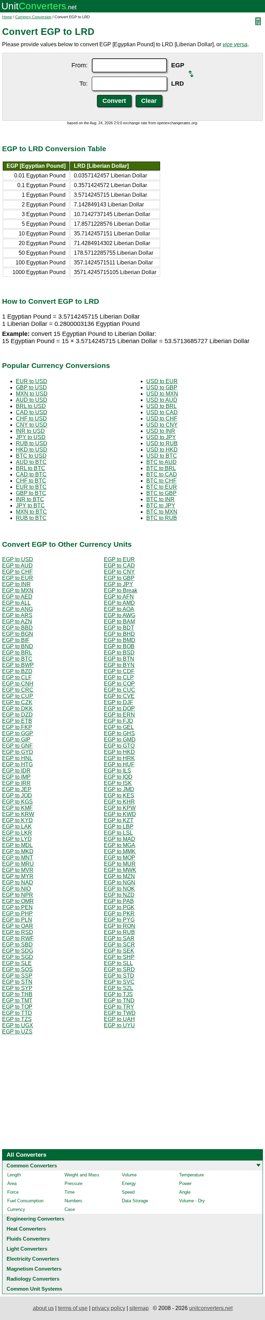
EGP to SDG (17, 951)
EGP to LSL (118, 833)
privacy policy (108, 1308)
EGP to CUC (119, 690)
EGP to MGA (119, 845)
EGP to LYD (17, 839)
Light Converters (27, 1249)
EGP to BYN (119, 665)
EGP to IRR (16, 783)
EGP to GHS (119, 733)
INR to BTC (30, 499)
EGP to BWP (18, 665)
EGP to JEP (16, 789)
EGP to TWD (120, 1013)
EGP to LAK (17, 826)
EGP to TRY (119, 1007)
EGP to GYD (17, 752)
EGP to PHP (17, 913)
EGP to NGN (119, 882)
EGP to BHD (119, 634)
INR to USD (30, 431)
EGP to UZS (17, 1032)
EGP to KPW (120, 808)
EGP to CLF (17, 677)
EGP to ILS (117, 771)
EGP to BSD (119, 653)
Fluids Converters (28, 1239)
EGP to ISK (118, 783)
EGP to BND (17, 646)
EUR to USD (31, 381)
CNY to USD (31, 425)
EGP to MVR (17, 870)
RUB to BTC (31, 518)
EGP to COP (119, 684)
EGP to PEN (17, 907)
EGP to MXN (17, 590)
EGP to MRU (18, 864)
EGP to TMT (17, 1000)
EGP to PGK (119, 907)
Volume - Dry (192, 1200)
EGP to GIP (16, 739)
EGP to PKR (119, 913)
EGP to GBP (119, 578)
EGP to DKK (17, 708)
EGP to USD (17, 559)
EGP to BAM (119, 621)
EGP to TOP (17, 1007)
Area (12, 1183)
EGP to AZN (17, 621)
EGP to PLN (17, 920)
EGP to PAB (119, 901)
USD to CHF (161, 418)
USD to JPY (161, 437)
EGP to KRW (18, 814)
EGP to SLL (118, 963)
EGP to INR (16, 584)
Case (70, 1209)
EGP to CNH (17, 684)
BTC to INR (160, 499)
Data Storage (135, 1200)
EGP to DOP (119, 708)
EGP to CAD (119, 566)
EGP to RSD (17, 932)
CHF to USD (31, 418)
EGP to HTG (17, 764)
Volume (129, 1174)
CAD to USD (31, 412)
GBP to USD (31, 387)
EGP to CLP (119, 677)
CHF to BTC (31, 481)
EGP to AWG (119, 615)
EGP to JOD (17, 795)
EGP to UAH (119, 1019)
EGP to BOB (119, 646)
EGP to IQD (118, 777)
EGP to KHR (119, 802)
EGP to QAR (17, 926)
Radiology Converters (33, 1279)
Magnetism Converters (34, 1269)
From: (79, 65)
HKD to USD (31, 450)
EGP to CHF (17, 572)
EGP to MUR (120, 864)
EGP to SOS (17, 969)
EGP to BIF (16, 640)
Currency (16, 1209)
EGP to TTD (17, 1013)
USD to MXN (162, 394)
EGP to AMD (119, 603)
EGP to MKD (17, 851)
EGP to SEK (119, 951)
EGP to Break (120, 590)
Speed (128, 1192)
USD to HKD (162, 450)
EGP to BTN (119, 659)
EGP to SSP (17, 976)
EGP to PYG (119, 920)
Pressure (73, 1183)
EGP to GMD (120, 739)
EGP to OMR (18, 901)
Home (7, 17)
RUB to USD (31, 443)
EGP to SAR (119, 938)
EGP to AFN (119, 597)
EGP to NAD (17, 882)
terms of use (73, 1308)
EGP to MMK (120, 851)
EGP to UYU (119, 1025)
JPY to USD (31, 437)
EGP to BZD (17, 671)
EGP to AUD (17, 566)
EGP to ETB (17, 721)
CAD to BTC (31, 474)
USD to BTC (161, 456)
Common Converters (32, 1165)
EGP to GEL (119, 727)
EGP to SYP (17, 988)
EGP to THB (17, 994)
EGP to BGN (17, 634)
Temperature (191, 1174)
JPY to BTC (30, 505)
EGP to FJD (118, 721)
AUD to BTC (31, 462)
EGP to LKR (17, 833)
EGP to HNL (17, 758)
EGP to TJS (118, 994)
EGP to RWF (18, 938)
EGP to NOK (119, 889)
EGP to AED (17, 597)
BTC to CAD (161, 474)
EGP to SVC (119, 982)
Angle (184, 1192)
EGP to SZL (118, 988)
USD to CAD (162, 412)
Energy (129, 1183)
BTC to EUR (161, 487)
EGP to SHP (119, 957)
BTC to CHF (161, 481)
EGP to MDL (17, 845)
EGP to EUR (119, 559)
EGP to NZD (119, 895)
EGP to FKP (17, 727)
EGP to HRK (119, 758)
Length (14, 1174)
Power (185, 1183)
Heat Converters (26, 1229)
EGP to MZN (119, 876)
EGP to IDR (16, 771)
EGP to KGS (17, 802)
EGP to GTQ (119, 746)
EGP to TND (119, 1000)
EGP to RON (119, 926)
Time (70, 1192)
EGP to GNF (17, 746)
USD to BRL (161, 406)
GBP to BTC (31, 493)
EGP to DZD (17, 715)
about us (43, 1308)
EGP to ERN (119, 715)
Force (13, 1192)
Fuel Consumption (25, 1200)
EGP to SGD (17, 957)
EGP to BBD (17, 628)
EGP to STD (119, 976)
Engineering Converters (35, 1219)
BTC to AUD (161, 462)
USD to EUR (162, 381)
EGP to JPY (118, 584)
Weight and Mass (82, 1174)
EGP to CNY (119, 572)
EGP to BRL (17, 653)
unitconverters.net (211, 1308)
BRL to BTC (30, 468)
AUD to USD (31, 400)
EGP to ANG (17, 609)
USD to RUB (162, 443)
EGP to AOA (119, 609)
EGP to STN (17, 982)
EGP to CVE (119, 696)
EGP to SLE (17, 963)
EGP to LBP (119, 826)
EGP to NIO (16, 889)
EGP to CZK (17, 702)
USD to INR (160, 431)
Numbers (73, 1200)
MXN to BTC (31, 512)
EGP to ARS (17, 615)
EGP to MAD (119, 839)
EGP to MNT (17, 858)
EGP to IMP (16, 777)
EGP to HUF (119, 764)
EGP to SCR (119, 945)
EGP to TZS (17, 1019)
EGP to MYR (17, 876)
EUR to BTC (31, 487)
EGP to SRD (119, 969)
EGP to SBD (17, 945)
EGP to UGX (17, 1025)
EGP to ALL (16, 603)
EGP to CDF (119, 671)
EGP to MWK (120, 870)
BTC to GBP (161, 493)
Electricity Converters (33, 1259)
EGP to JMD (119, 789)
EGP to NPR (17, 895)
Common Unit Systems (34, 1289)
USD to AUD (161, 400)
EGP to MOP (119, 858)
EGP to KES (119, 795)
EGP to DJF (118, 702)
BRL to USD (31, 406)
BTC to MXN (161, 512)
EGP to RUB (119, 932)
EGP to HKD (119, 752)
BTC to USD (31, 456)
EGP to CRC (17, 690)
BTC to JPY (160, 505)
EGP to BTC (17, 659)
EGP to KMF (17, 808)
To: (83, 83)
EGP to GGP (17, 733)
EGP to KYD (17, 820)
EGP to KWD (120, 814)
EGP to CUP (17, 696)
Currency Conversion (33, 17)
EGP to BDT (119, 628)
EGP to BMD (119, 640)
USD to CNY (162, 425)
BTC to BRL (161, 468)
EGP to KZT (119, 820)
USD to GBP (161, 387)
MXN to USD (32, 394)
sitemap (139, 1308)
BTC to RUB (161, 518)
